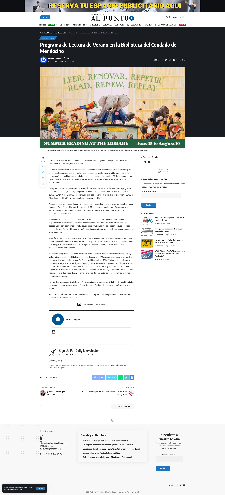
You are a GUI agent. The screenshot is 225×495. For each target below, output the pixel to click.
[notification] (167, 17)
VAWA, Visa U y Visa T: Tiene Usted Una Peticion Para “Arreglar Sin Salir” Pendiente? (170, 253)
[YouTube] (149, 162)
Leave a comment (124, 407)
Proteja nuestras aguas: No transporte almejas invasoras (106, 440)
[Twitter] (145, 162)
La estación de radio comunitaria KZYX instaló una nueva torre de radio (112, 449)
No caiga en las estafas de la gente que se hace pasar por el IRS (109, 445)
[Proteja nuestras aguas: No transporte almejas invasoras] (147, 232)
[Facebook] (142, 162)
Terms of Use (17, 489)
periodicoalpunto (54, 58)
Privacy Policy (115, 365)
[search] (170, 17)
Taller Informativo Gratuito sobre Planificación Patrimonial (107, 457)
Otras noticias (48, 38)
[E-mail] (53, 332)
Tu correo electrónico (148, 191)
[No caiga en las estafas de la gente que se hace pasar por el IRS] (147, 243)
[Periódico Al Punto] (112, 17)
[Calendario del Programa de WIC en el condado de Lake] (147, 221)
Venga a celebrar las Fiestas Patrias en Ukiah (101, 453)
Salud (157, 224)
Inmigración (159, 259)
